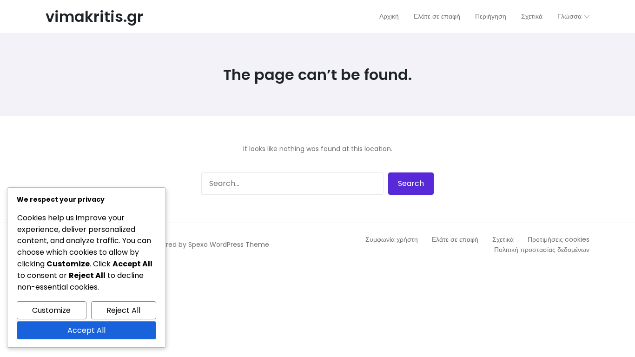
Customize (51, 310)
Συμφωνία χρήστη (391, 239)
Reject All (123, 310)
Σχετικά (503, 239)
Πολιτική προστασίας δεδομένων (541, 249)
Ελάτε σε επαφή (455, 239)
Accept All (86, 330)
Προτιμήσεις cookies (558, 239)
